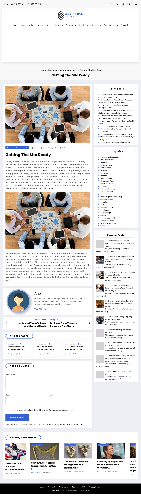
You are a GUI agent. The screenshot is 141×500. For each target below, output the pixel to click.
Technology (110, 25)
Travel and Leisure (107, 220)
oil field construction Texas (54, 170)
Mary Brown (13, 344)
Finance (103, 176)
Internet (103, 186)
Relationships (105, 212)
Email (51, 395)
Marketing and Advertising (111, 197)
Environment (105, 168)
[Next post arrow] (89, 323)
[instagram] (129, 4)
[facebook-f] (111, 4)
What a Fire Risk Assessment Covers (115, 142)
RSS (83, 491)
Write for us (63, 491)
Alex (35, 148)
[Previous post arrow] (6, 323)
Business (41, 25)
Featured (56, 25)
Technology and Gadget (110, 218)
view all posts (40, 309)
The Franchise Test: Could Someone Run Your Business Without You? (17, 348)
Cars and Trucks (107, 160)
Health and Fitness (107, 181)
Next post (54, 320)
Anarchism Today (58, 495)
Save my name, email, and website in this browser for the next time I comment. (41, 410)
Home (16, 25)
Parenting (104, 202)
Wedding (104, 226)
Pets (102, 205)
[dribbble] (123, 4)
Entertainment (106, 165)
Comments (10, 374)
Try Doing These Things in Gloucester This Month (63, 324)
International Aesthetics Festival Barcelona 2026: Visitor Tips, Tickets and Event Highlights (106, 466)
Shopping (104, 215)
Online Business (106, 199)
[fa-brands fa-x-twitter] (117, 4)
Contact (51, 491)
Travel (124, 25)
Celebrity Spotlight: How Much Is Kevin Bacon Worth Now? (40, 464)
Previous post (40, 320)
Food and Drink (106, 178)
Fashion (70, 25)
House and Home (107, 183)
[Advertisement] (70, 45)
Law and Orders (106, 191)
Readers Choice (106, 207)
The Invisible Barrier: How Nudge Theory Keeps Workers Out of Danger (74, 348)
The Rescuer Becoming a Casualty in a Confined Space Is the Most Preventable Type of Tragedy (116, 137)
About (42, 491)
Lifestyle (95, 25)
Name (7, 395)
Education (104, 162)
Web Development (108, 223)
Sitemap (75, 491)
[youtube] (136, 4)
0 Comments (67, 148)
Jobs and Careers (107, 189)
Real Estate (105, 210)
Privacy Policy (94, 491)
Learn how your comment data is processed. (62, 424)
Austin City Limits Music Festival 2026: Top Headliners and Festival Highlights (73, 466)
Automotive (28, 25)
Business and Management (17, 148)
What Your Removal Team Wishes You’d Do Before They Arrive (46, 348)
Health (82, 25)
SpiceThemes (85, 495)
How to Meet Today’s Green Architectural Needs (31, 324)
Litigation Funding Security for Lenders (116, 126)
